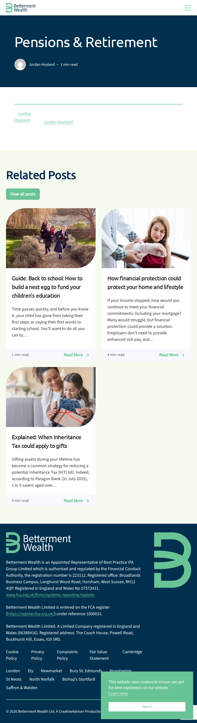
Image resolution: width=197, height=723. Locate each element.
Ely (30, 671)
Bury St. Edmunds (86, 671)
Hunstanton (121, 671)
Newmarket (51, 671)
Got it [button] (147, 707)
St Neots (14, 679)
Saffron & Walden (21, 688)
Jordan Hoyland (58, 122)
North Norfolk (42, 679)
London (13, 671)
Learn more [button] (118, 693)
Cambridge (132, 652)
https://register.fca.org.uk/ (30, 614)
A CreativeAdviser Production (79, 711)
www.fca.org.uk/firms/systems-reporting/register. (50, 595)
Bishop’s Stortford (78, 679)
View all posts (23, 194)
